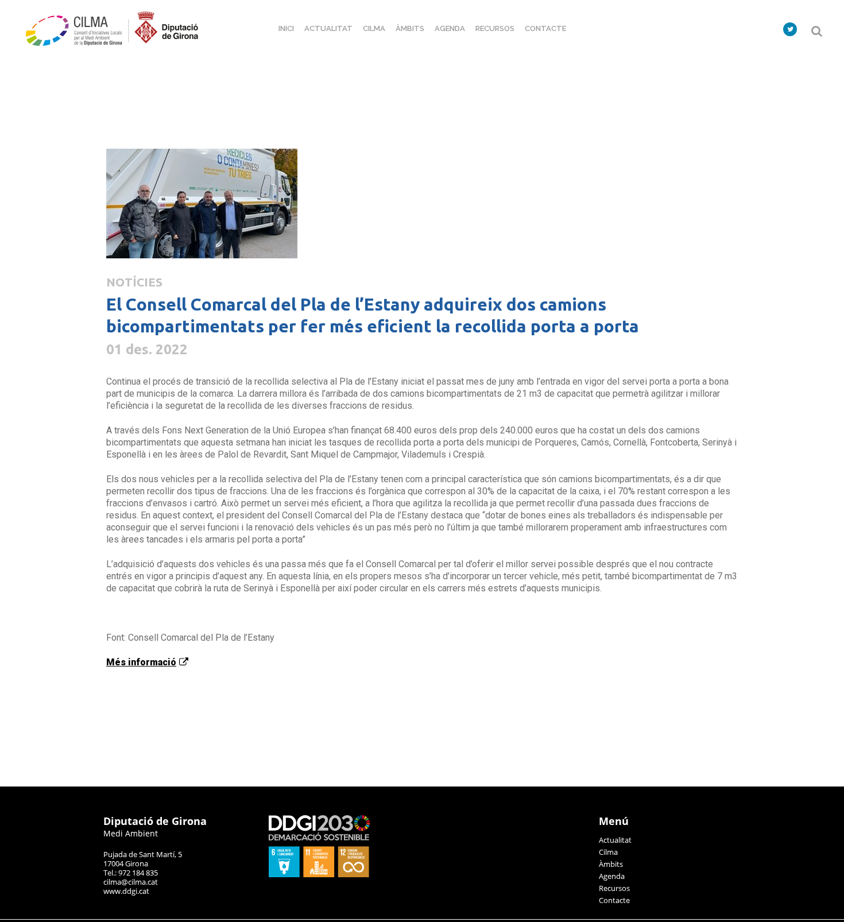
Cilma (608, 852)
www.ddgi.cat (126, 891)
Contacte (614, 900)
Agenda (612, 876)
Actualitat (615, 840)
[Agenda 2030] (319, 874)
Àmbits (611, 864)
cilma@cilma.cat (130, 882)
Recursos (614, 888)
